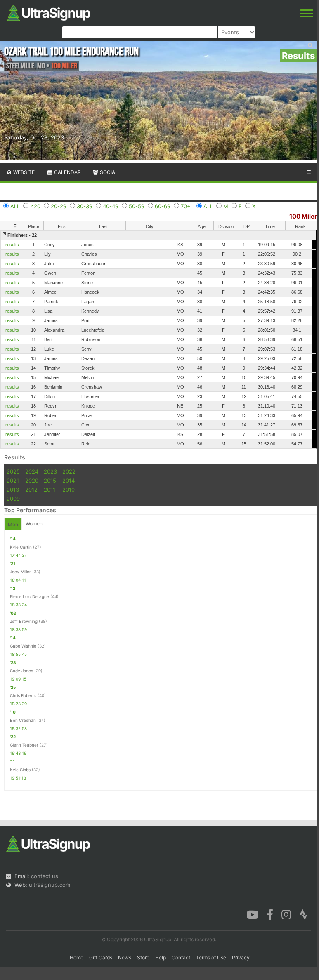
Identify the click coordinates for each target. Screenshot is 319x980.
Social (108, 172)
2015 (50, 480)
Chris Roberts (23, 695)
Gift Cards (100, 957)
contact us (44, 876)
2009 (13, 498)
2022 (69, 471)
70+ (186, 206)
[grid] (158, 339)
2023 (50, 471)
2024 (31, 471)
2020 (31, 480)
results (12, 244)
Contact (181, 957)
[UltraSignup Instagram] (286, 914)
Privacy (241, 957)
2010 (68, 489)
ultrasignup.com (49, 884)
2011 (49, 489)
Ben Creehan (23, 720)
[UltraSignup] (48, 12)
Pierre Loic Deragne (29, 596)
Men (13, 524)
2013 (13, 489)
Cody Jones (21, 670)
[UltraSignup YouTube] (252, 914)
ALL (15, 206)
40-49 (110, 206)
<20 (35, 206)
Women (34, 524)
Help (160, 957)
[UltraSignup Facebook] (269, 914)
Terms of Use (211, 957)
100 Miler (303, 216)
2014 (68, 480)
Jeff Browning (24, 621)
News (124, 957)
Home (76, 957)
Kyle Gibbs (20, 769)
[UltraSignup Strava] (303, 914)
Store (143, 957)
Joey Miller (20, 571)
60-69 (162, 206)
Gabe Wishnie (23, 645)
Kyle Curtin (21, 546)
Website (23, 172)
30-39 (84, 206)
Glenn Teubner (24, 744)
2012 (31, 489)
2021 (13, 480)
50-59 (136, 206)
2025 (13, 471)
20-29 (58, 206)
